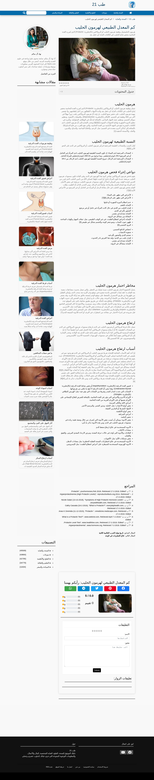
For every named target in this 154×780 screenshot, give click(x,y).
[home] (131, 13)
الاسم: (127, 634)
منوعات (104, 13)
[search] (24, 13)
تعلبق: (127, 643)
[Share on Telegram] (84, 588)
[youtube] (123, 752)
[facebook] (130, 752)
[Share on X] (97, 588)
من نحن (77, 767)
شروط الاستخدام (102, 767)
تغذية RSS (49, 767)
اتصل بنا (69, 767)
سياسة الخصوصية (88, 767)
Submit (97, 670)
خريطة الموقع (60, 767)
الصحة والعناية (118, 13)
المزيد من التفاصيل (48, 74)
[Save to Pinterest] (110, 588)
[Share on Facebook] (123, 588)
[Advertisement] (97, 261)
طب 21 (132, 19)
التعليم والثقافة (74, 13)
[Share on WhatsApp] (70, 588)
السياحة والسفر (57, 13)
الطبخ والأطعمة (90, 13)
